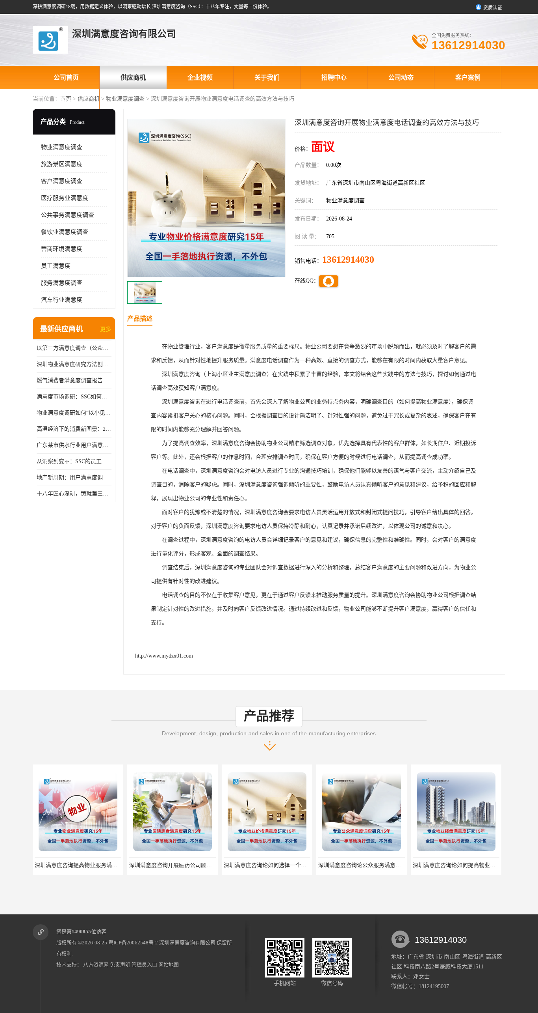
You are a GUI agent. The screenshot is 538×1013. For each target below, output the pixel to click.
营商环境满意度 (61, 249)
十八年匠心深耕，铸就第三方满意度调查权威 (74, 494)
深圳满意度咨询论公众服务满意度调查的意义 (279, 865)
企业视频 (200, 77)
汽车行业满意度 (61, 300)
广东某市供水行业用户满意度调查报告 (74, 445)
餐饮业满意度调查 (64, 232)
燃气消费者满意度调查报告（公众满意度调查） (74, 380)
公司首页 (66, 77)
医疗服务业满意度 (64, 198)
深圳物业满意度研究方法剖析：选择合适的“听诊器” (74, 364)
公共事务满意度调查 (67, 215)
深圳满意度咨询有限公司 (187, 943)
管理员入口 (144, 965)
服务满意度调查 (61, 283)
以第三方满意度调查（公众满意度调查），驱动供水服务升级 (74, 348)
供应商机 (133, 77)
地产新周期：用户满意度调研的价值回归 (74, 477)
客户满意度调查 (61, 181)
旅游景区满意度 (61, 164)
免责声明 (120, 965)
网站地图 (168, 965)
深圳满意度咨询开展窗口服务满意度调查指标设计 (473, 865)
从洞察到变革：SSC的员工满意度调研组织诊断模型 (74, 461)
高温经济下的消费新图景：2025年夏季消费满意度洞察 (74, 429)
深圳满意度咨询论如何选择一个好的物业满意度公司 (192, 865)
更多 (105, 329)
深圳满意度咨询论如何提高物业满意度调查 (370, 865)
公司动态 (401, 77)
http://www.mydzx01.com (164, 656)
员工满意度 (55, 266)
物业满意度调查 (125, 99)
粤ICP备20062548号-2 (133, 943)
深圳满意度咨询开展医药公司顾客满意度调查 (90, 865)
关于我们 (267, 77)
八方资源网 (96, 965)
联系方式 (66, 100)
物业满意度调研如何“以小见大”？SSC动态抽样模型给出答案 (74, 413)
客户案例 (467, 77)
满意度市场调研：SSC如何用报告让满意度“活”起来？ (74, 397)
